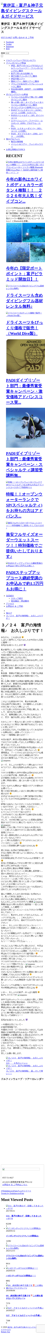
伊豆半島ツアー (18, 79)
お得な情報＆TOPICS (15, 149)
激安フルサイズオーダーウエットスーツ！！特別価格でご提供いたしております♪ (24, 545)
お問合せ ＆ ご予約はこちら (14, 1185)
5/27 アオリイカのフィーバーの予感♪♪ (24, 1315)
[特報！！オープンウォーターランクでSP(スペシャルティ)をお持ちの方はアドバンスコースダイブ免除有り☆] (25, 487)
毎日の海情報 (17, 142)
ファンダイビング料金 (16, 63)
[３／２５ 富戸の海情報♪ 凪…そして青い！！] (25, 1068)
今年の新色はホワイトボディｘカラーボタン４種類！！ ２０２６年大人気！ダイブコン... (24, 190)
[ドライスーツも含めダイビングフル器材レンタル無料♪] (25, 288)
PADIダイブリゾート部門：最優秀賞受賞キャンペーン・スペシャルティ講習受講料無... (24, 464)
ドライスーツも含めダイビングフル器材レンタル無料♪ (24, 301)
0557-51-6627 (6, 37)
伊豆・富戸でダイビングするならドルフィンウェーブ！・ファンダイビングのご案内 (27, 68)
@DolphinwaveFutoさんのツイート (16, 1191)
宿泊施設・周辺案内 (20, 601)
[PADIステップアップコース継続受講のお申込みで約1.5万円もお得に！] (25, 566)
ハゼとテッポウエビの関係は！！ (21, 1276)
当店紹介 (10, 596)
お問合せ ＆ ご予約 (14, 606)
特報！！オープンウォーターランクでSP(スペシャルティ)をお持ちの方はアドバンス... (24, 505)
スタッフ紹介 (17, 598)
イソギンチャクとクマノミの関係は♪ (22, 1236)
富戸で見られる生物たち (22, 73)
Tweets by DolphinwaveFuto (12, 1193)
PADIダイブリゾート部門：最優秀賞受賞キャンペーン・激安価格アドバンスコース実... (24, 391)
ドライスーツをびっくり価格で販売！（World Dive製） (24, 328)
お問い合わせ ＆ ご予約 (23, 37)
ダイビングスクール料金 (17, 94)
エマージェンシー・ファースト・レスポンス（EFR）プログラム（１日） (27, 123)
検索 (3, 53)
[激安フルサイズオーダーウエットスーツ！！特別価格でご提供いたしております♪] (25, 528)
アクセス (10, 604)
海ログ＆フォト (13, 139)
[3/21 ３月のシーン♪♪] (25, 1060)
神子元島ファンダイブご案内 (24, 76)
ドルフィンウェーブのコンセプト (21, 60)
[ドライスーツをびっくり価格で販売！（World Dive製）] (25, 315)
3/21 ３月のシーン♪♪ (17, 1063)
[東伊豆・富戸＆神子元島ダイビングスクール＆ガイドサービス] (22, 16)
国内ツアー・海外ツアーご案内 (25, 81)
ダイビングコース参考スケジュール (27, 107)
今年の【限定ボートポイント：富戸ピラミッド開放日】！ (24, 273)
